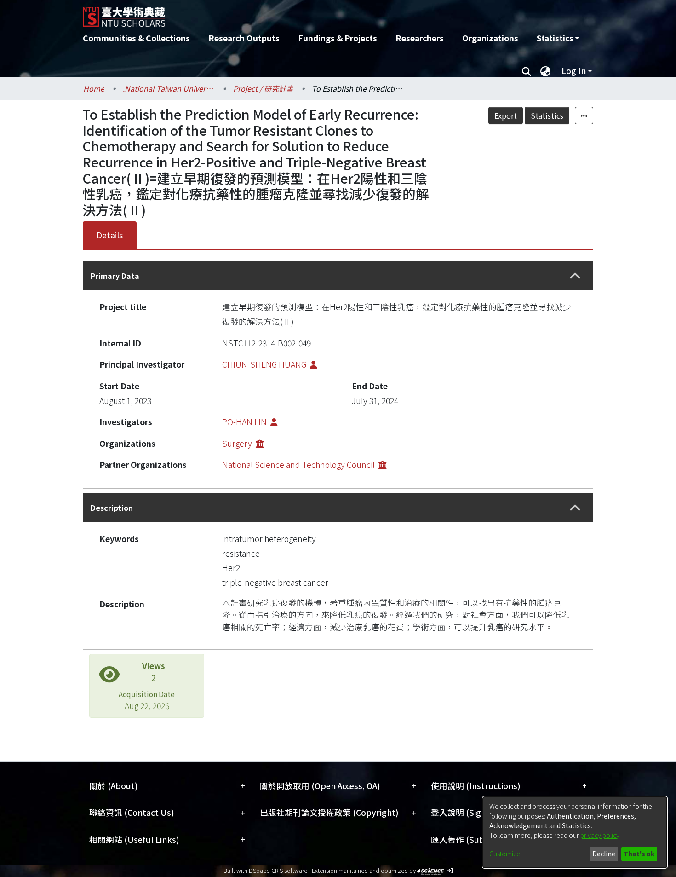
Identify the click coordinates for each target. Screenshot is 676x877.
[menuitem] (558, 38)
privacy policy (599, 835)
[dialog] (575, 832)
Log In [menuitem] (573, 70)
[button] (575, 276)
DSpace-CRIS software (278, 870)
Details (110, 235)
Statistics (547, 115)
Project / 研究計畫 (263, 88)
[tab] (338, 275)
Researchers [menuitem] (419, 38)
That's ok (639, 853)
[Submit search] (526, 70)
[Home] (288, 13)
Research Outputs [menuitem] (244, 38)
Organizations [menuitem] (490, 38)
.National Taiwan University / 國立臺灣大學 (169, 88)
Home (93, 88)
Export (505, 115)
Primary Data (115, 275)
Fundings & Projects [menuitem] (337, 38)
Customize (504, 853)
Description (112, 507)
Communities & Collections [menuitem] (136, 38)
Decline (603, 853)
